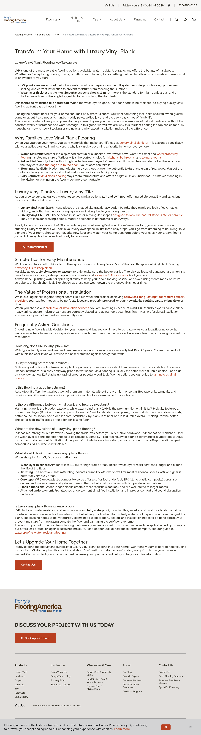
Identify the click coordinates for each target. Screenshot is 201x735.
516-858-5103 (188, 5)
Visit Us (109, 5)
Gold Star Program (132, 691)
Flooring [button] (51, 19)
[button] (176, 19)
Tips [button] (95, 19)
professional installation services (67, 308)
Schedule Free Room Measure (169, 682)
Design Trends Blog (60, 676)
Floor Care (20, 693)
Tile (16, 688)
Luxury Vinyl (21, 672)
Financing (140, 19)
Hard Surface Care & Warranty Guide (97, 680)
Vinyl (57, 34)
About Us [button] (116, 19)
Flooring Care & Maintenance (95, 687)
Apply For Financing (169, 687)
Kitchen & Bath (77, 19)
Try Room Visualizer (34, 247)
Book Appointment (37, 638)
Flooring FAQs (58, 680)
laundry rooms (152, 157)
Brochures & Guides (61, 684)
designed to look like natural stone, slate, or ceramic (148, 215)
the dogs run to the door (61, 165)
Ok (165, 727)
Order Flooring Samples (171, 676)
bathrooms (127, 157)
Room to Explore (131, 676)
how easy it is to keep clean (33, 268)
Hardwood (20, 676)
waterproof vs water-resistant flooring (40, 532)
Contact (159, 19)
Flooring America (23, 34)
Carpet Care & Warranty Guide (99, 673)
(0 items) (194, 19)
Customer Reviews (132, 680)
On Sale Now (21, 697)
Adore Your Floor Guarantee (131, 686)
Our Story (127, 672)
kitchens (113, 157)
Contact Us (28, 564)
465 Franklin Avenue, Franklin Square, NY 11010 (57, 705)
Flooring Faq (43, 34)
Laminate (19, 684)
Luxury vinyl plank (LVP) (135, 142)
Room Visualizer (59, 672)
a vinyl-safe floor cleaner (111, 275)
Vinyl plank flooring (53, 176)
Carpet (18, 680)
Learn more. (122, 729)
